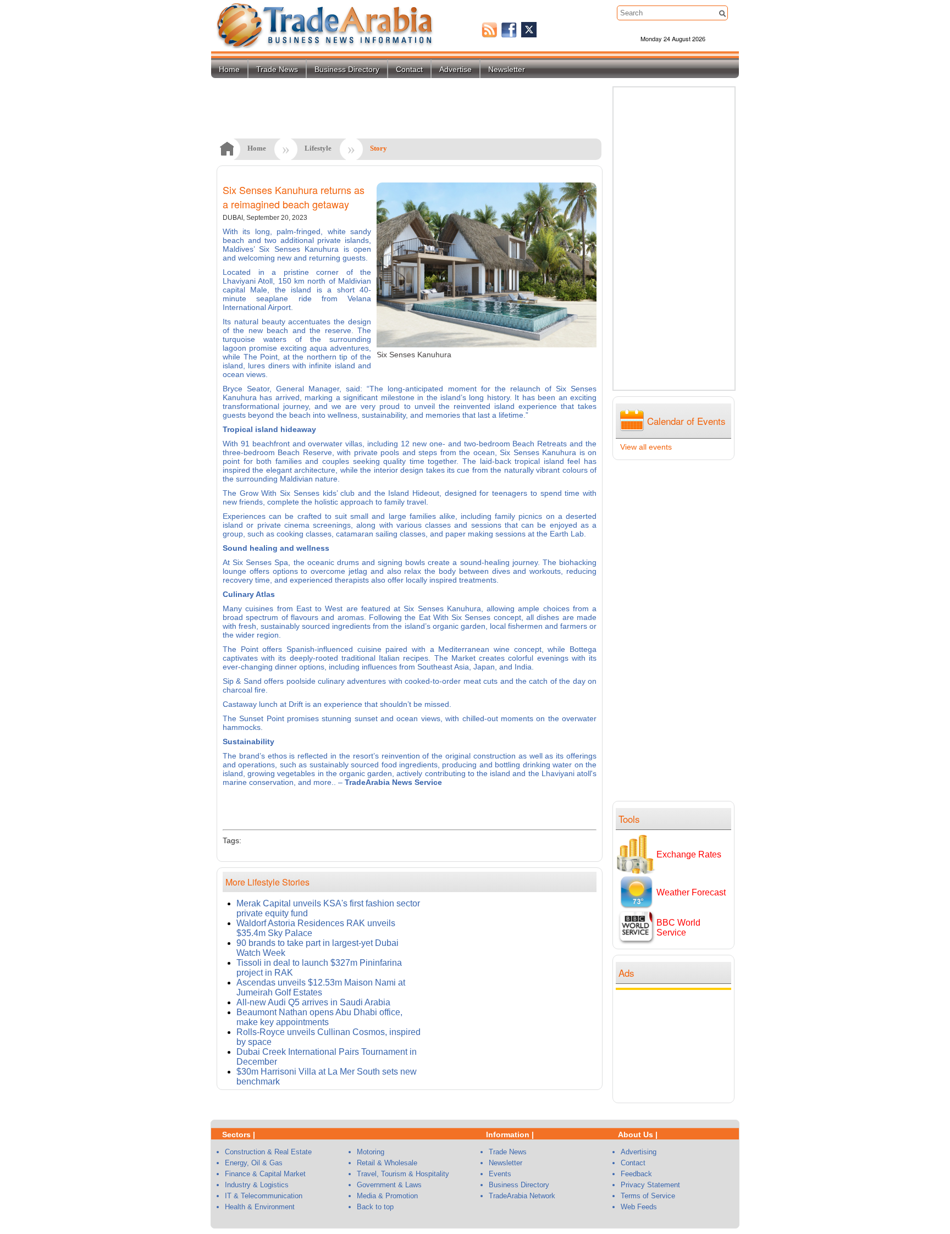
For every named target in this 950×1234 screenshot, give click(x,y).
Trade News (277, 69)
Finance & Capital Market (265, 1174)
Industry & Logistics (257, 1185)
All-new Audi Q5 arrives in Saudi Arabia (313, 1002)
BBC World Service (678, 927)
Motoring (370, 1152)
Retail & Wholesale (387, 1163)
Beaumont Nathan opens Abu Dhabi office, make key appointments (319, 1017)
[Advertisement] (676, 1045)
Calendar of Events (686, 421)
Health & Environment (260, 1207)
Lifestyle (318, 148)
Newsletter (506, 69)
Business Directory (346, 69)
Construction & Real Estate (268, 1152)
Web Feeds (639, 1207)
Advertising (638, 1152)
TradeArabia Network (522, 1196)
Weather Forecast (691, 892)
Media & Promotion (387, 1196)
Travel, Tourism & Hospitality (403, 1174)
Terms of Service (648, 1196)
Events (500, 1174)
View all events (646, 446)
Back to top (375, 1207)
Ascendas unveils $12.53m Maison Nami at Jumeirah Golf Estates (320, 987)
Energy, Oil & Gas (254, 1163)
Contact (409, 69)
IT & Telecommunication (263, 1196)
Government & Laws (389, 1185)
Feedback (636, 1174)
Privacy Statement (650, 1185)
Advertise (455, 69)
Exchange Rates (688, 854)
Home (229, 69)
